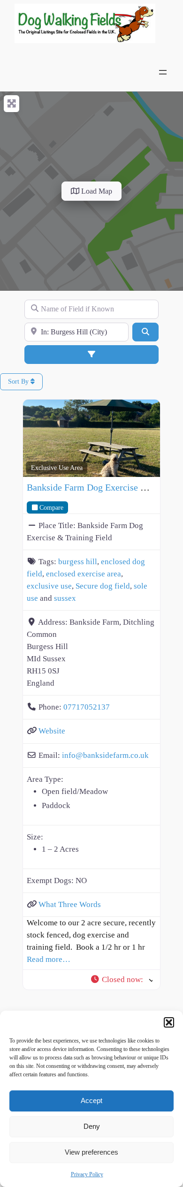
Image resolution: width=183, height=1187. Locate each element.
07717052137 (86, 707)
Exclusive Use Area (57, 467)
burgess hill (77, 561)
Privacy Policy (87, 1174)
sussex (65, 598)
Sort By (19, 381)
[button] (169, 1022)
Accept (91, 1100)
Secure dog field (103, 586)
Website (51, 730)
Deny (92, 1126)
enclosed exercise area (83, 573)
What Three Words (69, 904)
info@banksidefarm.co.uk (105, 755)
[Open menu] (162, 72)
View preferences (91, 1152)
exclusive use (49, 586)
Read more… (48, 959)
